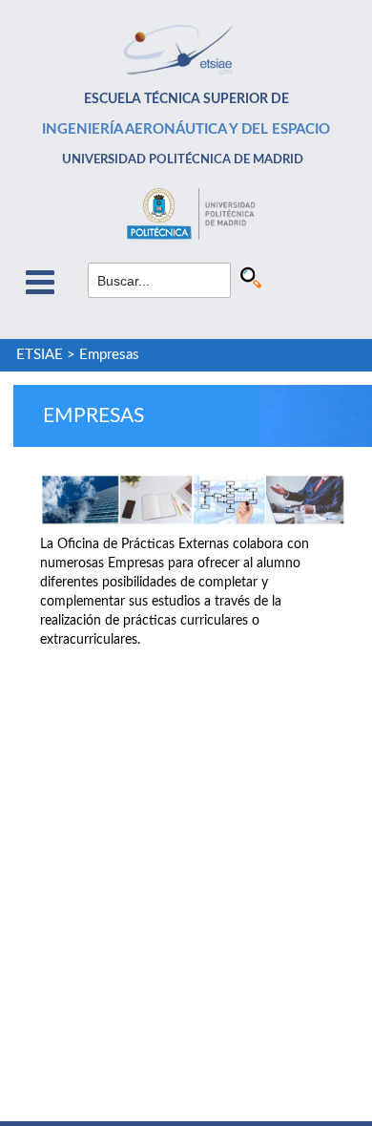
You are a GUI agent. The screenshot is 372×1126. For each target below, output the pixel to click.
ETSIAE (39, 355)
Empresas (109, 355)
